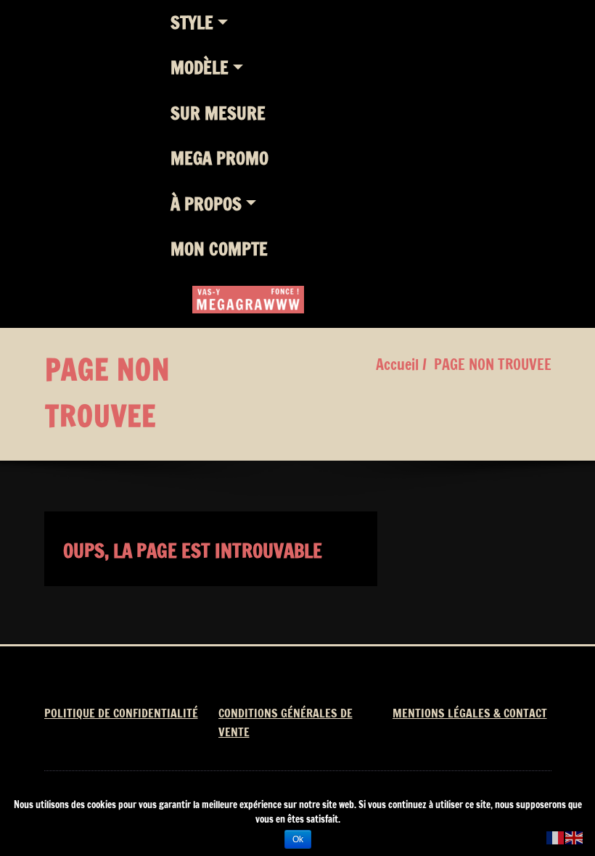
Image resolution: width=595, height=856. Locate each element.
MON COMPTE (219, 248)
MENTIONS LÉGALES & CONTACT (470, 713)
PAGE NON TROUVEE (492, 364)
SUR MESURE (218, 113)
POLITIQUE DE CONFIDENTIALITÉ (121, 713)
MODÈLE (200, 67)
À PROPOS (206, 204)
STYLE (192, 22)
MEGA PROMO (219, 158)
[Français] (555, 837)
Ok (297, 839)
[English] (574, 837)
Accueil (397, 364)
